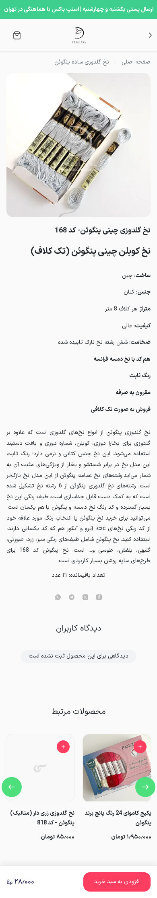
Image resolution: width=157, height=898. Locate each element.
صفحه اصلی (136, 62)
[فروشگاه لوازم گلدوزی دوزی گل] (79, 35)
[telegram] (71, 598)
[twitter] (85, 598)
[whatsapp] (58, 598)
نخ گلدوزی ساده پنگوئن (81, 62)
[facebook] (99, 598)
